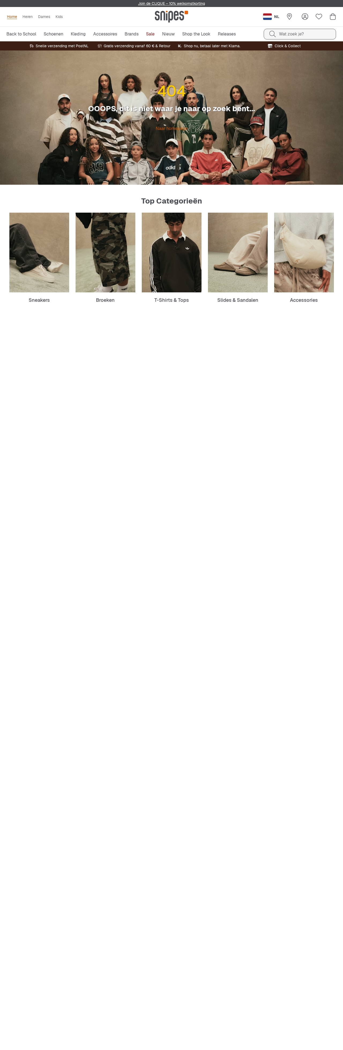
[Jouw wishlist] (319, 16)
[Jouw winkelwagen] (333, 16)
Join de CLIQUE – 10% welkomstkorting (171, 3)
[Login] (305, 16)
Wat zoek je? (291, 34)
